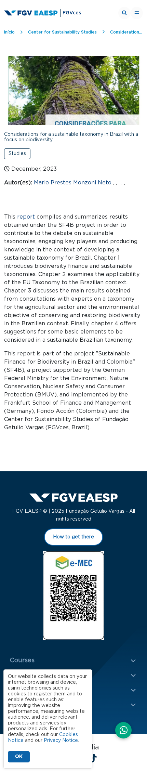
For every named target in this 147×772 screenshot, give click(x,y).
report (27, 217)
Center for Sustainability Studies (62, 32)
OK (19, 756)
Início (9, 32)
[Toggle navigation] (137, 13)
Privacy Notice (61, 740)
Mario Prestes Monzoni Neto (72, 182)
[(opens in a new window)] (123, 731)
